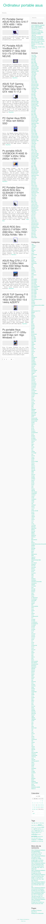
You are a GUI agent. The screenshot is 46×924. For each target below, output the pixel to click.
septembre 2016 (35, 227)
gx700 (32, 483)
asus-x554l (34, 292)
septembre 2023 (35, 106)
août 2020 (33, 159)
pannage (33, 589)
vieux (32, 769)
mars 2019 (33, 184)
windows (33, 778)
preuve (33, 638)
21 (39, 807)
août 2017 (33, 211)
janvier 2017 (34, 221)
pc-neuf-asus (34, 597)
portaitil (33, 626)
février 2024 (34, 98)
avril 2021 (33, 147)
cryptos (33, 403)
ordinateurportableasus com (37, 897)
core (32, 398)
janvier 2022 (34, 134)
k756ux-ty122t (34, 510)
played (32, 613)
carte (32, 350)
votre (32, 775)
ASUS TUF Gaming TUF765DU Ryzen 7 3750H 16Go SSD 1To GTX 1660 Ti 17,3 (14, 87)
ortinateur (33, 586)
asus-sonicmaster (35, 286)
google (33, 476)
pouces (39, 836)
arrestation (33, 274)
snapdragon (34, 691)
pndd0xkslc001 (34, 616)
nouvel (32, 568)
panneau (33, 590)
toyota (32, 738)
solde (32, 693)
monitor (33, 547)
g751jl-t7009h (34, 461)
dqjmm (33, 424)
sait (32, 680)
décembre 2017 (34, 205)
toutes (32, 736)
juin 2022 (33, 127)
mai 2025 (33, 77)
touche (33, 733)
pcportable (33, 600)
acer (32, 256)
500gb (32, 825)
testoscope (33, 727)
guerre (32, 480)
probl (32, 644)
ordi (32, 577)
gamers (33, 466)
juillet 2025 (33, 74)
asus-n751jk (34, 285)
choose (33, 369)
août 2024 (33, 90)
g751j (32, 460)
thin (32, 729)
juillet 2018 (33, 195)
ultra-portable (34, 752)
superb (33, 709)
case (32, 353)
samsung (33, 681)
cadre (32, 347)
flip (31, 828)
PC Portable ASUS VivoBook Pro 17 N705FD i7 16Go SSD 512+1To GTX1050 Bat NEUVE (14, 51)
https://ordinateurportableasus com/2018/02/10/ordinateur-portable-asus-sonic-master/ (38, 889)
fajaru (32, 444)
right (32, 675)
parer (32, 593)
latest (32, 518)
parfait (32, 594)
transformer (34, 739)
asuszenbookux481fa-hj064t (37, 305)
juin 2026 (33, 58)
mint (32, 541)
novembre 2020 (34, 155)
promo (32, 646)
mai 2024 (33, 94)
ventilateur (33, 768)
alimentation (34, 263)
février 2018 (34, 202)
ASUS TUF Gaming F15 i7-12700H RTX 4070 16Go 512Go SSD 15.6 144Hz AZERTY (15, 298)
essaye (33, 435)
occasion (33, 573)
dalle (32, 405)
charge (33, 360)
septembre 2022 (35, 123)
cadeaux (33, 344)
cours (32, 399)
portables (33, 625)
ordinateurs (34, 583)
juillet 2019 (33, 178)
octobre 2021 (34, 139)
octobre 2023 (34, 104)
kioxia (32, 512)
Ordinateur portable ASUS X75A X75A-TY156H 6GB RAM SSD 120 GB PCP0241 (37, 38)
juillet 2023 (33, 108)
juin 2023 (33, 110)
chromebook (34, 370)
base (32, 314)
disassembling (34, 419)
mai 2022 (33, 129)
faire (32, 442)
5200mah (33, 250)
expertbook (34, 439)
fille (32, 445)
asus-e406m (34, 279)
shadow (33, 688)
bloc (32, 322)
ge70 (32, 473)
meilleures (33, 535)
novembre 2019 (34, 172)
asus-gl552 (34, 282)
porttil (32, 631)
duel (32, 425)
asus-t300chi (34, 287)
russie (32, 677)
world (32, 780)
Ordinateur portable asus (23, 5)
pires (32, 609)
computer (33, 386)
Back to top (23, 921)
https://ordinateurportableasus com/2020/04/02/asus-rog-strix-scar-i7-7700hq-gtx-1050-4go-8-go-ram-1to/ (38, 894)
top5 (32, 732)
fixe (32, 450)
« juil (33, 813)
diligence (33, 415)
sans (32, 683)
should (32, 690)
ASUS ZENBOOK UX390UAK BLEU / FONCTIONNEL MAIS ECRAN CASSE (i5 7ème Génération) (38, 27)
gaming (33, 468)
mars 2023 (33, 114)
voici (32, 774)
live (32, 522)
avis (32, 309)
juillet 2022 (33, 126)
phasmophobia (34, 606)
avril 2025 (33, 78)
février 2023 (34, 116)
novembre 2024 (34, 85)
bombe (32, 325)
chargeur (33, 361)
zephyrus (33, 788)
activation (33, 257)
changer (33, 358)
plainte (32, 610)
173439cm (33, 246)
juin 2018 (33, 197)
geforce (32, 830)
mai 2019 (33, 181)
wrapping (33, 781)
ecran (32, 428)
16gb (32, 244)
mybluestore (34, 554)
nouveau (33, 565)
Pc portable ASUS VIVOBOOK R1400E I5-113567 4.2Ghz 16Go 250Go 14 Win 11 (15, 154)
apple (32, 273)
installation (33, 499)
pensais (33, 602)
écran (40, 841)
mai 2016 (33, 233)
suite (32, 704)
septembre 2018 (35, 192)
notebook (33, 564)
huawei (33, 489)
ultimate (33, 749)
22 (41, 807)
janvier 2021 (34, 152)
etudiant (33, 437)
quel (32, 654)
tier (32, 730)
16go (34, 823)
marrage (33, 531)
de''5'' (32, 408)
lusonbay (33, 525)
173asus (33, 247)
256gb (41, 822)
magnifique (33, 528)
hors (32, 487)
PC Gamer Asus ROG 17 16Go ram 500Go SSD (14, 120)
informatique (34, 492)
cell (32, 354)
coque (32, 396)
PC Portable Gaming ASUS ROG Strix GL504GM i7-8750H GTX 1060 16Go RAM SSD (14, 192)
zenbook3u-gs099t (35, 787)
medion (33, 532)
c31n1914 (33, 340)
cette (32, 356)
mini (32, 538)
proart (32, 642)
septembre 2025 (35, 71)
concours (33, 387)
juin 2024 (33, 93)
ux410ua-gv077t (35, 761)
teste (32, 726)
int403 (32, 500)
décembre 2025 (34, 66)
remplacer (33, 665)
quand (32, 652)
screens (33, 684)
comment (33, 382)
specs (32, 700)
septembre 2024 (35, 88)
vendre (32, 764)
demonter (33, 413)
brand (32, 331)
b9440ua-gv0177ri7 (35, 311)
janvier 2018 (34, 204)
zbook (32, 784)
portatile (33, 629)
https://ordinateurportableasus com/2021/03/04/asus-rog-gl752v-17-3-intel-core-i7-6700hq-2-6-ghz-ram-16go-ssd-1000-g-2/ (38, 877)
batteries (33, 316)
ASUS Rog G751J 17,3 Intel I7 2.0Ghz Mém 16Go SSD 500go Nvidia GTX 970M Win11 (15, 264)
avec (32, 308)
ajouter (33, 260)
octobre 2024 (34, 87)
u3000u (33, 748)
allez (32, 264)
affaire (32, 259)
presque (33, 636)
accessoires (34, 254)
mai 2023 (33, 111)
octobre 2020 (34, 156)
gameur (33, 467)
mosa (32, 551)
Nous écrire (34, 912)
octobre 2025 (34, 69)
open (32, 576)
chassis (33, 366)
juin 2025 (33, 75)
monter (32, 549)
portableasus (34, 622)
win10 (37, 839)
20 (38, 807)
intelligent (33, 505)
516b (32, 248)
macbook (33, 526)
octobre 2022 (34, 121)
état (42, 841)
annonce (33, 270)
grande (33, 477)
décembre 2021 (34, 136)
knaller (32, 513)
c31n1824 (33, 338)
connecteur (34, 390)
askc (32, 276)
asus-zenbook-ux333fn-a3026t (36, 300)
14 (39, 805)
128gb (37, 822)
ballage (33, 312)
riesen (32, 674)
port (32, 617)
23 (42, 807)
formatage (33, 452)
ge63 (32, 471)
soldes (32, 694)
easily (32, 426)
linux (32, 521)
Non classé (34, 563)
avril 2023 (33, 113)
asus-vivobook (34, 289)
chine (32, 367)
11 (34, 805)
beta (32, 321)
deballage (33, 409)
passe (32, 596)
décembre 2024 (34, 84)
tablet (32, 716)
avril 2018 (33, 200)
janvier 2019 (34, 187)
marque (33, 529)
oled (32, 574)
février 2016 (34, 237)
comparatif (33, 384)
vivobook (33, 772)
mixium (33, 542)
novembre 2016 (34, 224)
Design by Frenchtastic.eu (24, 919)
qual (32, 651)
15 (41, 805)
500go (34, 825)
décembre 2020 (34, 153)
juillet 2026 (33, 56)
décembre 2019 (34, 171)
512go (37, 825)
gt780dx (33, 479)
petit (32, 604)
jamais (33, 507)
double (32, 422)
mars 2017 (33, 218)
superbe (33, 710)
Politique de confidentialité (37, 913)
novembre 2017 (34, 207)
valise (32, 762)
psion (32, 648)
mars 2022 (33, 132)
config (32, 389)
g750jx (33, 458)
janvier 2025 (34, 82)
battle (32, 318)
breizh (32, 332)
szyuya (33, 714)
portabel (33, 619)
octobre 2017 (34, 208)
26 (36, 809)
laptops (33, 516)
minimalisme (34, 539)
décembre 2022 (34, 119)
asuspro (33, 302)
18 (34, 807)
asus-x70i (33, 295)
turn (32, 743)
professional (34, 645)
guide (32, 481)
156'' (38, 822)
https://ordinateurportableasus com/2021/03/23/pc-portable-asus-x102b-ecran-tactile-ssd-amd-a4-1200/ (38, 901)
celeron (36, 827)
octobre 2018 (34, 191)
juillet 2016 (33, 230)
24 (11, 359)
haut (32, 486)
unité (32, 758)
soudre (33, 697)
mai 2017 (33, 216)
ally (32, 266)
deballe (33, 411)
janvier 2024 (34, 100)
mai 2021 (33, 146)
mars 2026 (33, 62)
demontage (33, 412)
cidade (32, 373)
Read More (15, 78)
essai (32, 434)
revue (32, 672)
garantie (33, 470)
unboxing (33, 756)
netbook (33, 558)
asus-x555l (34, 293)
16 (42, 805)
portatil (33, 628)
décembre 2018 (34, 188)
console (33, 392)
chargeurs (33, 363)
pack (32, 587)
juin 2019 (33, 179)
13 (38, 805)
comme (33, 380)
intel (32, 503)
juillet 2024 (33, 91)
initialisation (34, 493)
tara (32, 722)
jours (32, 509)
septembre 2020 (35, 158)
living (32, 523)
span (32, 699)
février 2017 (34, 220)
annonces (33, 272)
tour (32, 735)
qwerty (33, 657)
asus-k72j (33, 283)
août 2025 (33, 72)
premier (33, 635)
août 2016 (33, 229)
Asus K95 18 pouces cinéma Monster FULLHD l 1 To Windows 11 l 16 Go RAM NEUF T (37, 43)
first (32, 448)
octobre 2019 (34, 174)
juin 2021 (33, 145)
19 (36, 807)
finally (32, 447)
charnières (33, 364)
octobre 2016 (34, 226)
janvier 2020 (34, 169)
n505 (32, 555)
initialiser (33, 494)
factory (33, 441)
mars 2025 (33, 79)
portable (33, 620)
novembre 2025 (34, 68)
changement (34, 357)
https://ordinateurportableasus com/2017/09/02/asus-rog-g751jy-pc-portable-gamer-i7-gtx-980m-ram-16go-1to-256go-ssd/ (38, 866)
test (32, 725)
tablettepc (33, 719)
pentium (39, 834)
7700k (32, 251)
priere (32, 639)
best (32, 319)
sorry (32, 696)
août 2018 (33, 194)
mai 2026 (33, 59)
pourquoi (33, 633)
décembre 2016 (34, 223)
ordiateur (33, 578)
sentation (33, 686)
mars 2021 (33, 149)
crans (32, 402)
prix (32, 641)
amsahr (33, 269)
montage (33, 548)
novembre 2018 (34, 189)
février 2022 (34, 133)
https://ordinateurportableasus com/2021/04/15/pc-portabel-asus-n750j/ (38, 872)
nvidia (36, 832)
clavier (33, 377)
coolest (33, 395)
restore (33, 670)
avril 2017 (33, 217)
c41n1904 (33, 341)
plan (32, 612)
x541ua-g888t (34, 783)
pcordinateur (34, 599)
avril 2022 (33, 130)
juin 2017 (33, 214)
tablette (33, 717)
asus (32, 277)
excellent (33, 438)
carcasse (33, 348)
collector (33, 379)
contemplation (34, 393)
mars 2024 (33, 97)
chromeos (33, 371)
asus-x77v (33, 298)
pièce (32, 607)
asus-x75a (33, 296)
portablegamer (34, 623)
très (32, 740)
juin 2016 (33, 231)
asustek (33, 303)
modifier (33, 545)
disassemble (34, 418)
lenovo (33, 519)
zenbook (33, 785)
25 (34, 809)
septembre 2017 (35, 210)
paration (33, 591)
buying (32, 335)
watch (32, 777)
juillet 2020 (33, 161)
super (32, 707)
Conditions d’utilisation (36, 910)
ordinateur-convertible (36, 581)
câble (32, 343)
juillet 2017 (33, 213)
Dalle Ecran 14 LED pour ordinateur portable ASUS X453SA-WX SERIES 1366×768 (37, 33)
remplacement (34, 664)
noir (43, 830)
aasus (32, 253)
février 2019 (34, 185)
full (33, 829)
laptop (32, 515)
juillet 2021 (33, 143)
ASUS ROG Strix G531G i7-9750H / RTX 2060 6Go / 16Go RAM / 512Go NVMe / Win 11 (15, 230)
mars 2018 (33, 201)
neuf (32, 561)
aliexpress (33, 261)
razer (32, 659)
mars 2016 (33, 236)
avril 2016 (33, 234)
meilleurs (33, 536)
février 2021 (34, 150)
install (32, 497)
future (32, 457)
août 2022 (33, 124)
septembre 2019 (35, 175)
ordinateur (33, 580)
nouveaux (33, 567)
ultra (32, 751)
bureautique (34, 334)
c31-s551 (33, 337)
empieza (33, 431)
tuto (32, 745)
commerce (33, 383)
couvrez (33, 400)
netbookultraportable (36, 560)
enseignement (34, 432)
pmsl (32, 615)
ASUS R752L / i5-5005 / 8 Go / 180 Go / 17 (38, 47)
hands (32, 484)
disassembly (34, 421)
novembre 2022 (34, 120)
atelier (32, 306)
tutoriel (33, 746)
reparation (33, 667)
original (33, 584)
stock (32, 701)
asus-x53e (33, 290)
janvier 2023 (34, 117)
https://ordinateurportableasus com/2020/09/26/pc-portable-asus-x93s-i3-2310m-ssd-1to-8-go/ (38, 852)
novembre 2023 (34, 103)
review (33, 671)
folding (33, 451)
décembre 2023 (34, 101)
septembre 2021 (35, 140)
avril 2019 (33, 182)
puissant (33, 649)
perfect (33, 603)
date (32, 406)
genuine (33, 474)
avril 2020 (33, 165)
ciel (32, 374)
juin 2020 (33, 162)
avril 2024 (33, 95)
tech (32, 723)
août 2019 (33, 176)
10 (32, 805)
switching (33, 713)
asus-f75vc (34, 280)
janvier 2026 (34, 65)
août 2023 (33, 107)
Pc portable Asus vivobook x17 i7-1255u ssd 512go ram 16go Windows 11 (14, 333)
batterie (33, 315)
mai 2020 (33, 163)
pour (32, 632)
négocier (33, 557)
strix (32, 703)
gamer (32, 464)
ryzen (32, 838)
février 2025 (34, 81)
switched (33, 712)
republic (33, 668)
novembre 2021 (34, 137)
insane (32, 496)
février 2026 (34, 64)
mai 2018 (33, 198)
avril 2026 (33, 61)
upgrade (33, 759)
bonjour (33, 327)
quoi (32, 655)
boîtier (32, 324)
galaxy (33, 463)
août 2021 (33, 142)
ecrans (33, 429)
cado (32, 345)
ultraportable (34, 755)
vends (32, 765)
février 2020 (34, 168)
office (39, 832)
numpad (33, 570)
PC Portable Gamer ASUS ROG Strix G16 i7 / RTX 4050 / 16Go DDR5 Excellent (15, 22)
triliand (33, 742)
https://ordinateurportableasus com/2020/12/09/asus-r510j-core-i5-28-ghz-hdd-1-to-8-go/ (38, 884)
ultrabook (33, 754)
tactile (32, 720)
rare (32, 658)
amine (32, 267)
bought (32, 328)
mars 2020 (33, 166)
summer (33, 706)
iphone (32, 506)
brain (32, 329)
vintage (33, 771)
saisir (32, 678)
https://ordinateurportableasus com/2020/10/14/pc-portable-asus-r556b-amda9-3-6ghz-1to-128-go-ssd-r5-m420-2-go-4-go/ (38, 858)
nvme (32, 571)
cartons (33, 351)
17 (32, 807)
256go (43, 822)
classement (34, 376)
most (32, 552)
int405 (32, 502)
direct (32, 416)
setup (32, 687)
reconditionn (34, 662)
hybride (33, 490)
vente (32, 767)
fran (32, 454)
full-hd (33, 455)
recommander (34, 661)
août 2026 (33, 55)
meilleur (33, 534)
